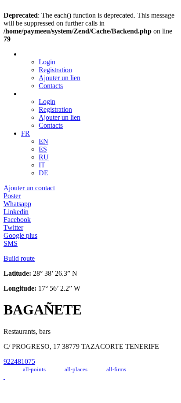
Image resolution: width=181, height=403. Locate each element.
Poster (12, 196)
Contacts (51, 85)
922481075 (19, 361)
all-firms (116, 369)
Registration (55, 70)
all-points (35, 369)
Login (47, 62)
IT (42, 165)
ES (43, 149)
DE (43, 173)
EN (43, 141)
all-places (77, 369)
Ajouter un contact (29, 188)
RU (44, 157)
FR (25, 133)
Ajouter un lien (59, 77)
